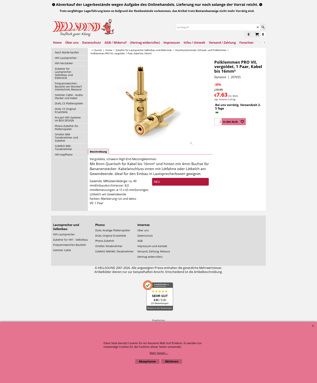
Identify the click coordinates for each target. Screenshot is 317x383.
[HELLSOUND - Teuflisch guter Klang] (83, 27)
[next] (264, 42)
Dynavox (220, 77)
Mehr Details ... (159, 353)
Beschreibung (98, 151)
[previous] (260, 42)
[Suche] (263, 27)
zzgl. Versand (220, 99)
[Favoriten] (242, 121)
